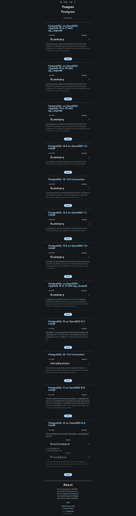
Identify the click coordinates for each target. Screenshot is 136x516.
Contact (65, 508)
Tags (70, 2)
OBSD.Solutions (66, 506)
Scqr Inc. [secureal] (69, 493)
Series (66, 2)
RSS (71, 508)
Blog (73, 506)
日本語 (68, 502)
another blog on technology (69, 496)
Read (68, 59)
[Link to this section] (89, 39)
